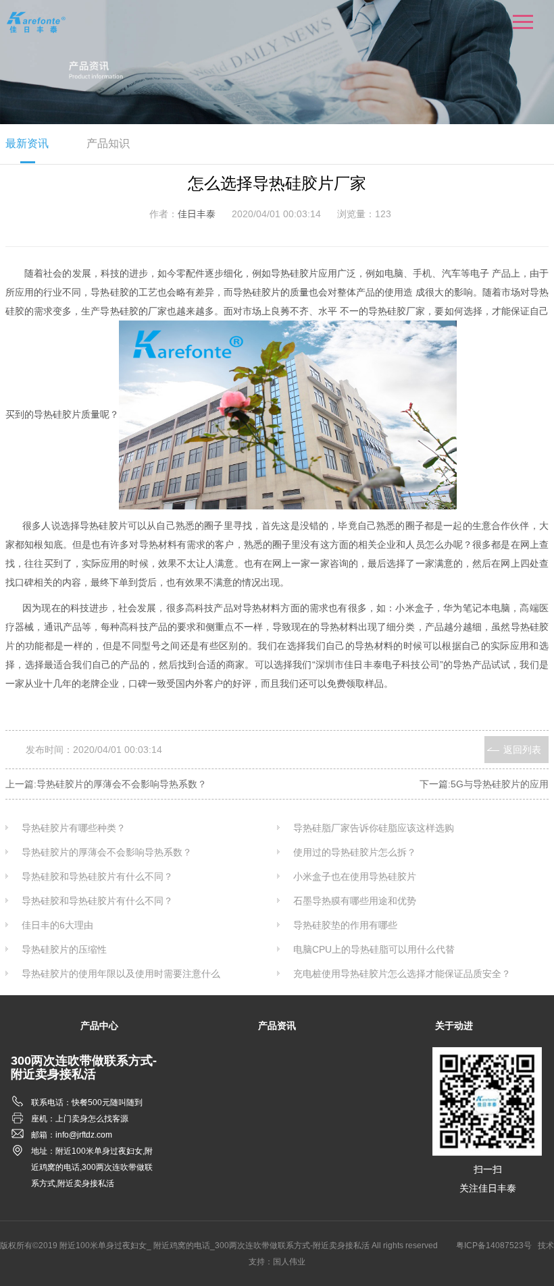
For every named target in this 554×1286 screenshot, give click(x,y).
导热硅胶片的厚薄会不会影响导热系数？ (107, 852)
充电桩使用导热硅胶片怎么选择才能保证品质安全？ (402, 973)
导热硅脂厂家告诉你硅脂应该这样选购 (373, 827)
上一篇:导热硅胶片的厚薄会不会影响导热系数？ (106, 784)
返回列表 (522, 749)
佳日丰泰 (197, 213)
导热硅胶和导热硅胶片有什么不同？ (97, 876)
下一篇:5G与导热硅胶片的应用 (484, 784)
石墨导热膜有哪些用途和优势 (354, 900)
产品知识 (108, 143)
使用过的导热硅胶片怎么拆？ (354, 852)
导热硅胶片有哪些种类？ (74, 827)
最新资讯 (27, 143)
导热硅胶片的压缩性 (64, 949)
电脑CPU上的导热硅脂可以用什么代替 (374, 949)
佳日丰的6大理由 (57, 925)
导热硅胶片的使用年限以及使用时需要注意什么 (121, 973)
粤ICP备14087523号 (494, 1245)
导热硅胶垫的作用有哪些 (345, 925)
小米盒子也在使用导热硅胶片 (354, 876)
